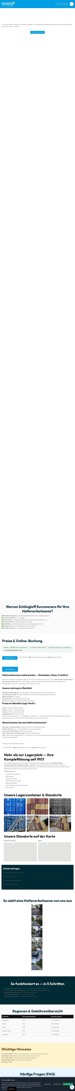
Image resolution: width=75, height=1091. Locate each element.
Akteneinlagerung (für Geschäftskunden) (16, 785)
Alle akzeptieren (68, 1084)
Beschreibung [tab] (10, 669)
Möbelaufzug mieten (11, 778)
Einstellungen (47, 1084)
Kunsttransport (9, 787)
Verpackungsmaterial (11, 783)
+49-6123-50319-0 (62, 4)
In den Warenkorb (10, 658)
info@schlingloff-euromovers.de (39, 657)
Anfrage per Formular (55, 657)
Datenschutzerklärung (7, 1089)
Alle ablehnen (57, 1084)
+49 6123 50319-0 (24, 657)
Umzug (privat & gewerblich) (13, 774)
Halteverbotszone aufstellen (13, 781)
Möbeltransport (9, 776)
